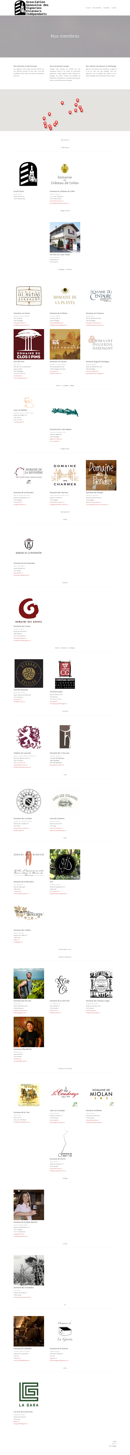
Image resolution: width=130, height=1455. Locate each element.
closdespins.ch (18, 376)
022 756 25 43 (21, 763)
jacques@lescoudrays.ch (57, 1122)
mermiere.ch (17, 891)
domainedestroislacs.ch (57, 765)
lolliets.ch (16, 940)
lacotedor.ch (53, 1010)
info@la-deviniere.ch (20, 504)
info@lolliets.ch (18, 942)
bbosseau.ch (17, 699)
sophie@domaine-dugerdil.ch (95, 373)
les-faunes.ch (54, 371)
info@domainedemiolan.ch (94, 1122)
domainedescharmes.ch (57, 502)
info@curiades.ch (19, 830)
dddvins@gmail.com (20, 1013)
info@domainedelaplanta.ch (58, 325)
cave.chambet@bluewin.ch (22, 1360)
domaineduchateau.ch (56, 201)
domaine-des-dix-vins (20, 1010)
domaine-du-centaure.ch (93, 323)
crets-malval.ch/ (54, 441)
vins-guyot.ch (54, 701)
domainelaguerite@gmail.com (59, 1360)
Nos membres (97, 8)
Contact (114, 8)
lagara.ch (16, 1421)
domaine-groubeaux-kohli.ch (22, 1297)
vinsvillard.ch (17, 1059)
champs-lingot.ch (91, 1010)
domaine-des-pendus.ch (93, 502)
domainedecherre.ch (56, 1168)
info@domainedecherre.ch (58, 1171)
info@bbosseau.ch (19, 702)
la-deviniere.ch (18, 502)
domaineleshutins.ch (20, 323)
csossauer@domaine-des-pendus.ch (97, 504)
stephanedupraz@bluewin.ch (58, 894)
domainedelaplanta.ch (56, 323)
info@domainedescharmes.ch (59, 504)
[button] (45, 119)
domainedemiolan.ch (92, 1120)
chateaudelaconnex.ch (20, 765)
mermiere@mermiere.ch (21, 894)
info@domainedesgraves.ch (22, 640)
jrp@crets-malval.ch (56, 439)
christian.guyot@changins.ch (58, 703)
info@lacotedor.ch (55, 1013)
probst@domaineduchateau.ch (59, 203)
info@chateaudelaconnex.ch (22, 767)
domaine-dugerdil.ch (92, 371)
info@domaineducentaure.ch (95, 325)
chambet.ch (17, 1358)
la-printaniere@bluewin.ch (21, 575)
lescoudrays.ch (54, 1120)
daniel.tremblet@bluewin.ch (58, 830)
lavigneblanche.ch (19, 1234)
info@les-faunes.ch (55, 373)
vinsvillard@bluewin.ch (20, 1061)
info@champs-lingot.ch (93, 1013)
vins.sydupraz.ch (55, 891)
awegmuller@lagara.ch (21, 1424)
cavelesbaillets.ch (19, 422)
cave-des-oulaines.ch (56, 828)
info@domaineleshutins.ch (22, 325)
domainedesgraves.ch (20, 638)
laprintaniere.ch (18, 573)
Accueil (88, 8)
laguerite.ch (53, 1358)
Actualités (106, 8)
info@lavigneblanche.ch (21, 1236)
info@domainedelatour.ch (22, 1122)
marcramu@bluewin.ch (21, 378)
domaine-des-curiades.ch (21, 828)
